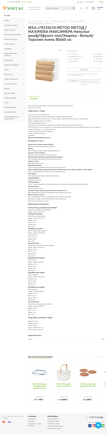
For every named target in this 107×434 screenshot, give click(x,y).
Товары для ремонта (11, 79)
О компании (32, 419)
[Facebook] (90, 425)
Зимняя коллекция (10, 107)
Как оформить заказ (54, 428)
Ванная (6, 69)
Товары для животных (11, 65)
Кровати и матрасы (10, 39)
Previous (99, 357)
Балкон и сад (8, 74)
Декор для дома (9, 30)
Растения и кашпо (10, 112)
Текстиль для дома (10, 83)
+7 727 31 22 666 (15, 2)
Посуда (6, 88)
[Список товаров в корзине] (97, 9)
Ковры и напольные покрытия (10, 54)
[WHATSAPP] (102, 425)
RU (102, 2)
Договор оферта (53, 419)
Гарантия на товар (53, 423)
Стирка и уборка (9, 44)
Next (102, 357)
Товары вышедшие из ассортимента (11, 117)
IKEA (8, 15)
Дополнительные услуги (55, 426)
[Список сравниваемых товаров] (81, 9)
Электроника (8, 60)
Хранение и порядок (10, 25)
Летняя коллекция (10, 98)
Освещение (8, 48)
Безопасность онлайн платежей (35, 424)
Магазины (31, 421)
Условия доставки (53, 421)
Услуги (6, 102)
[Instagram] (94, 425)
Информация (52, 416)
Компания (32, 416)
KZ (100, 2)
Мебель (6, 20)
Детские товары (9, 93)
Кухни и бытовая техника (12, 34)
